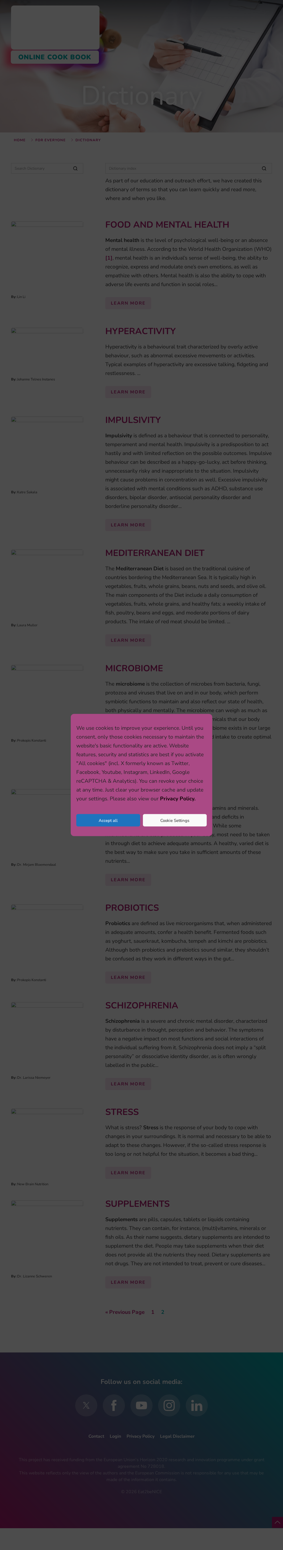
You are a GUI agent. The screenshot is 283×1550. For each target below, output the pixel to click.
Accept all (108, 820)
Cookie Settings (174, 820)
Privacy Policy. (178, 798)
